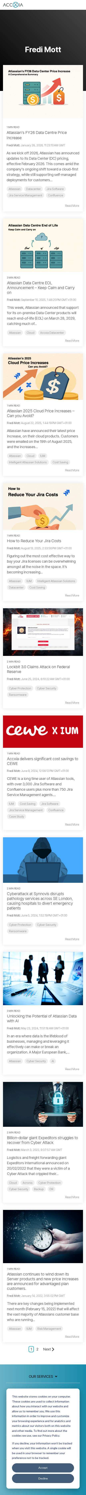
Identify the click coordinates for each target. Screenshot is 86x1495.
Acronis (28, 1182)
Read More (72, 205)
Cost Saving (60, 462)
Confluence (55, 195)
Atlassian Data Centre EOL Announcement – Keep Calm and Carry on (41, 287)
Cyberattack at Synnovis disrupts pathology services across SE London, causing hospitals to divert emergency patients (40, 900)
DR (51, 1189)
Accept (43, 1467)
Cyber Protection (20, 688)
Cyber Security (46, 688)
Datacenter (33, 189)
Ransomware (18, 694)
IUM (42, 456)
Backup (39, 1189)
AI (53, 1061)
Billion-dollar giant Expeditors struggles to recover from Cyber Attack (42, 1140)
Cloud (30, 332)
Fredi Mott (13, 145)
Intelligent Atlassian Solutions (28, 462)
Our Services (41, 1376)
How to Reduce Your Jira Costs (34, 540)
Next (47, 1349)
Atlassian (14, 189)
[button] (80, 4)
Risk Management (49, 1328)
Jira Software (55, 189)
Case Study (16, 816)
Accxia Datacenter (52, 332)
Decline (43, 1478)
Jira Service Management (25, 195)
